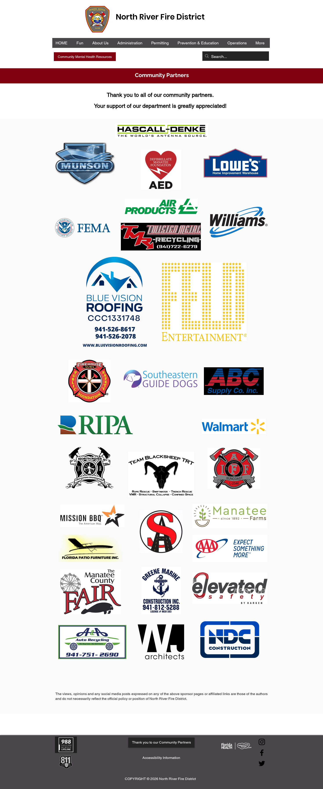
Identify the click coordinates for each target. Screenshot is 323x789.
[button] (131, 43)
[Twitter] (262, 763)
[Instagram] (262, 742)
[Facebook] (262, 752)
